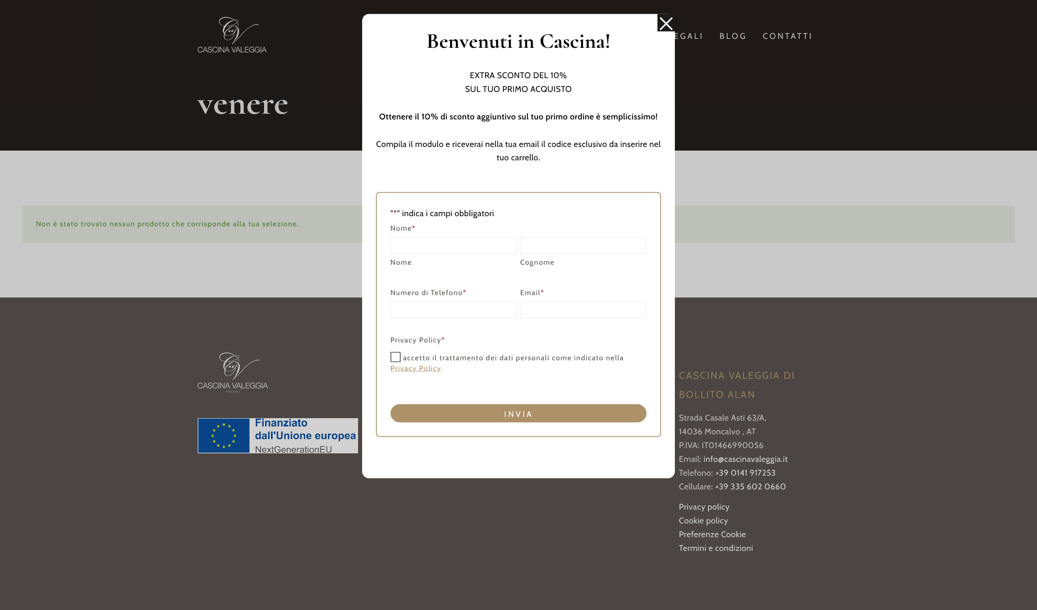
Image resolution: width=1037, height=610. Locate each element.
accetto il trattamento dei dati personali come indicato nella (507, 363)
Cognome (537, 262)
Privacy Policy (416, 368)
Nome (401, 262)
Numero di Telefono (428, 292)
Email (532, 292)
